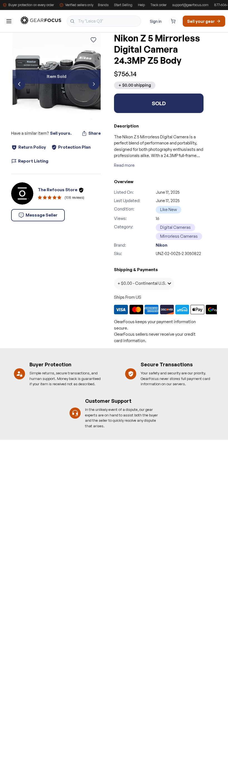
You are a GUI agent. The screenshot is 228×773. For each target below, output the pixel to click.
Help (141, 5)
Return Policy (32, 147)
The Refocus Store (57, 189)
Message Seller (42, 215)
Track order (158, 5)
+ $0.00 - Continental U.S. (141, 283)
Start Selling (123, 5)
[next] (93, 84)
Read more (124, 165)
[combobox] (104, 21)
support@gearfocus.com (190, 5)
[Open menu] (9, 21)
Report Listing (33, 161)
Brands (103, 5)
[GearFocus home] (41, 21)
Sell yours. (60, 133)
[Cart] (173, 21)
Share (94, 133)
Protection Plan (74, 147)
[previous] (19, 84)
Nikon (161, 245)
